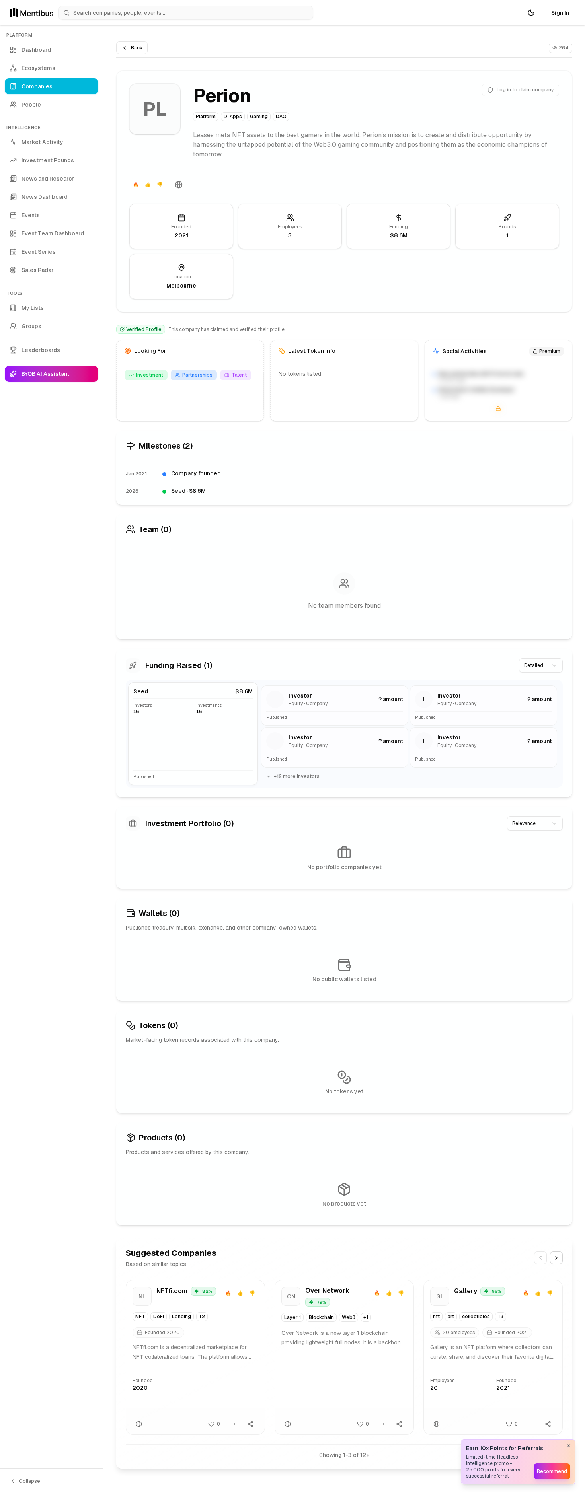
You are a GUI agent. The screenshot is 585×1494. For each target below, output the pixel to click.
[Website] (178, 184)
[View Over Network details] (344, 1357)
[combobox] (541, 665)
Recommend (552, 1471)
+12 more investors (297, 776)
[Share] (250, 1424)
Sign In (560, 12)
